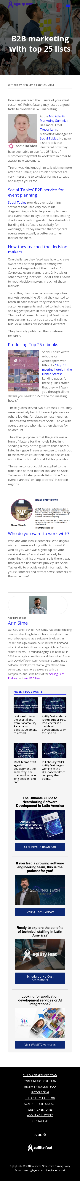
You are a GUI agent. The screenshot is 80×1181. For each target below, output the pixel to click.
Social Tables (49, 138)
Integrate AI (40, 1092)
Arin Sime (29, 85)
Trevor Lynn (48, 129)
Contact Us (40, 1121)
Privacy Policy (63, 1166)
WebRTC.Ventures (40, 1109)
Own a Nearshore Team (40, 1081)
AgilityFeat (15, 1166)
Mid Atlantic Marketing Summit (53, 118)
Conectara (48, 1166)
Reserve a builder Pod (40, 1086)
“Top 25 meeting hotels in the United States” (57, 369)
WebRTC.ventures (32, 1166)
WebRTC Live (32, 678)
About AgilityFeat (40, 1115)
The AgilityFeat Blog (40, 1098)
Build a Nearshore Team (40, 1075)
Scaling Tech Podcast (40, 1104)
